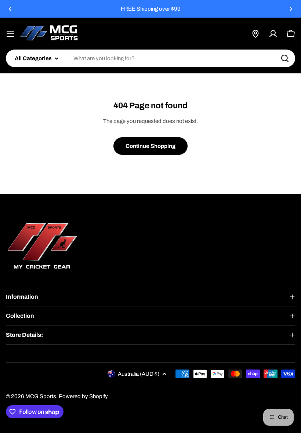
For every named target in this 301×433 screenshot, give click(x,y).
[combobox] (150, 58)
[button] (10, 8)
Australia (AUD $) (138, 374)
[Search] (284, 58)
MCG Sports (40, 396)
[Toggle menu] (10, 33)
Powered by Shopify (83, 396)
